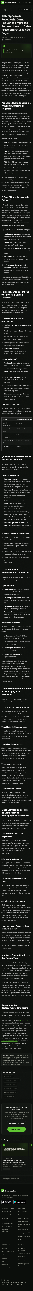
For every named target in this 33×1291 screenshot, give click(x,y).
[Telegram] (26, 2)
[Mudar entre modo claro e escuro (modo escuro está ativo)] (8, 1280)
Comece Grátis (16, 1129)
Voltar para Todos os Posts (11, 1179)
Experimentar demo (16, 1123)
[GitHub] (22, 2)
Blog (4, 10)
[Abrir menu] (30, 2)
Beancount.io (23, 1020)
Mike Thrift (7, 40)
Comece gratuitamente (9, 1041)
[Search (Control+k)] (19, 2)
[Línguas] (4, 1280)
